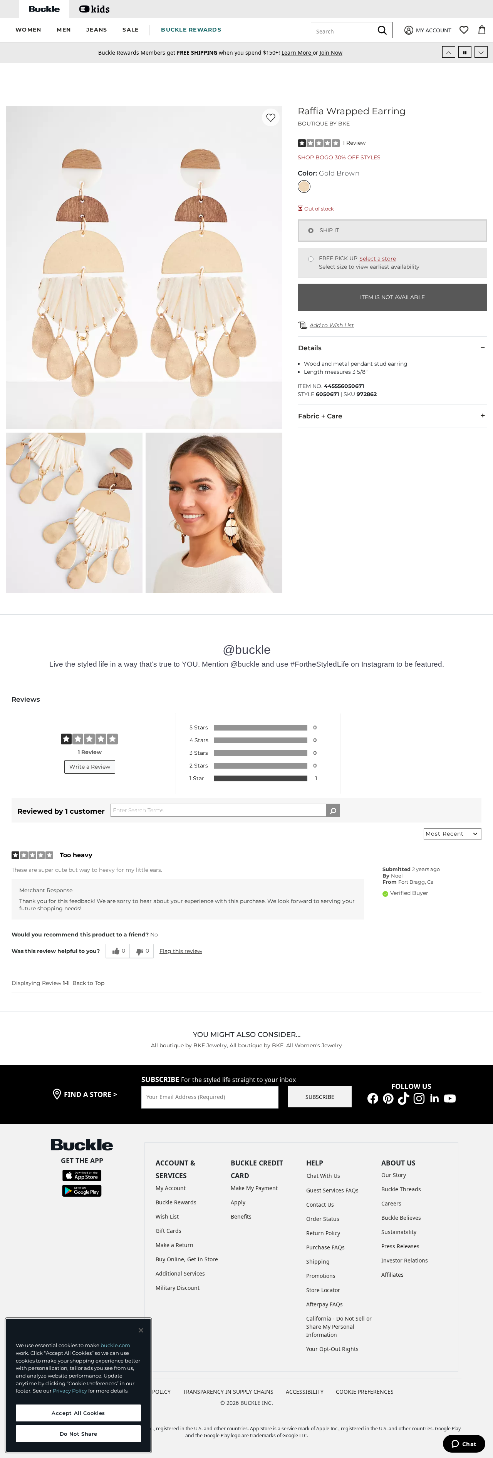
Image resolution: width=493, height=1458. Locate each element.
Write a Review (89, 766)
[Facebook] (373, 1098)
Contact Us (320, 1204)
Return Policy (323, 1233)
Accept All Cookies (78, 1413)
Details (310, 348)
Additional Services (180, 1273)
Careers (391, 1203)
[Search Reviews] (333, 810)
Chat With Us (323, 1175)
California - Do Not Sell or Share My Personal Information (339, 1326)
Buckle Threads (401, 1189)
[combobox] (343, 30)
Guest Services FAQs (332, 1190)
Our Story (393, 1175)
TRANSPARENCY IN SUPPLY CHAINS (228, 1391)
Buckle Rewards (176, 1202)
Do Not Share (78, 1434)
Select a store (377, 258)
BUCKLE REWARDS (191, 29)
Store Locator (323, 1290)
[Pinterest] (388, 1098)
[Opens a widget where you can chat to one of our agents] (464, 1444)
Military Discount (178, 1287)
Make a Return (174, 1245)
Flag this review (180, 951)
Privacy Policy (70, 1391)
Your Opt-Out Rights (332, 1349)
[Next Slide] (481, 52)
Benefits (241, 1216)
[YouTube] (450, 1098)
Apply (238, 1202)
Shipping (318, 1261)
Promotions (320, 1275)
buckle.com (115, 1345)
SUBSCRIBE (319, 1096)
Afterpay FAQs (324, 1304)
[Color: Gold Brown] (304, 186)
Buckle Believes (401, 1217)
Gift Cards (168, 1230)
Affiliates (392, 1274)
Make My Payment (254, 1188)
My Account (171, 1188)
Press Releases (400, 1246)
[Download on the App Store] (82, 1175)
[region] (78, 1385)
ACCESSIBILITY (305, 1391)
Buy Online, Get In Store (187, 1259)
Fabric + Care (320, 416)
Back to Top (88, 983)
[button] (28, 30)
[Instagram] (419, 1098)
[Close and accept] (140, 1330)
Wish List (167, 1216)
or (301, 52)
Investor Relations (404, 1260)
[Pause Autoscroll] (464, 52)
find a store (90, 1094)
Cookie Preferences (365, 1391)
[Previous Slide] (448, 52)
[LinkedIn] (434, 1098)
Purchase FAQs (325, 1247)
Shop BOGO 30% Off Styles (339, 157)
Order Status (322, 1218)
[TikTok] (403, 1098)
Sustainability (398, 1232)
